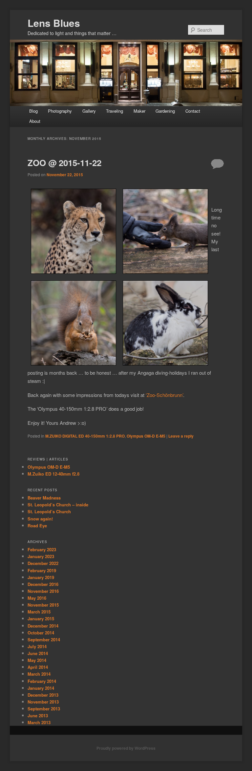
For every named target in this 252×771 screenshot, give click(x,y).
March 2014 (39, 674)
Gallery (89, 111)
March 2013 (39, 722)
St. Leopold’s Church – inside (58, 504)
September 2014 (44, 639)
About (34, 121)
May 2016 (37, 598)
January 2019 (41, 577)
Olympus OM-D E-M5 (146, 436)
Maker (139, 111)
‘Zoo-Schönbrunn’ (164, 394)
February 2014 (42, 681)
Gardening (165, 111)
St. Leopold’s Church (49, 511)
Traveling (114, 111)
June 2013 (38, 715)
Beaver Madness (44, 498)
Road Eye (37, 525)
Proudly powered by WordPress (126, 748)
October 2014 (41, 633)
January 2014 (41, 688)
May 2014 (37, 660)
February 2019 (42, 570)
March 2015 (39, 612)
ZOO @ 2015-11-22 (64, 163)
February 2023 (42, 549)
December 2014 (43, 626)
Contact (192, 111)
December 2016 (43, 584)
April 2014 (38, 667)
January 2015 (41, 618)
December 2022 (43, 563)
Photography (60, 111)
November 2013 (43, 702)
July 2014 (37, 646)
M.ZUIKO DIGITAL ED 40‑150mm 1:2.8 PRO (85, 436)
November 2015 (43, 605)
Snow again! (40, 519)
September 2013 (44, 708)
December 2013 (43, 695)
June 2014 (38, 653)
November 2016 (43, 591)
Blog (33, 111)
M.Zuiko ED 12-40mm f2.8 (53, 474)
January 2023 (41, 556)
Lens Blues (54, 23)
